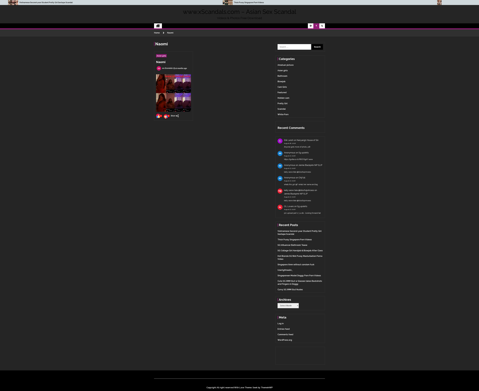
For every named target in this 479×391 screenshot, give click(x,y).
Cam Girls (282, 87)
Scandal (282, 109)
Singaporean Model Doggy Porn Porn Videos (299, 275)
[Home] (158, 25)
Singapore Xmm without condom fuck (296, 264)
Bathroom (282, 76)
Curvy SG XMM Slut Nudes (290, 289)
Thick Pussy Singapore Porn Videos (249, 2)
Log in (281, 323)
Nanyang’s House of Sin (307, 140)
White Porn (283, 114)
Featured (282, 92)
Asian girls (161, 56)
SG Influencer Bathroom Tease (292, 245)
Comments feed (285, 334)
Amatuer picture (286, 65)
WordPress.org (285, 340)
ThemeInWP (267, 387)
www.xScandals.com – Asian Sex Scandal (239, 11)
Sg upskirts (304, 152)
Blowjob (281, 81)
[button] (310, 25)
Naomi (161, 62)
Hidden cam (283, 98)
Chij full (302, 177)
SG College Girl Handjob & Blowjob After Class (300, 250)
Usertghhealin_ (285, 270)
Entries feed (284, 329)
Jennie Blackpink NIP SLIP (310, 165)
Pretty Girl (283, 103)
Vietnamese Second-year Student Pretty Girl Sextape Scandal (46, 2)
